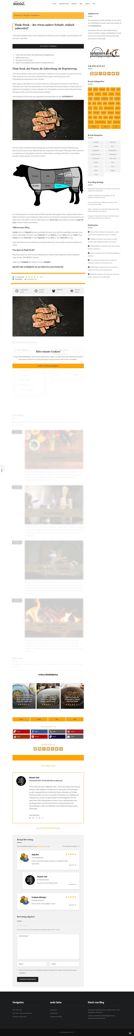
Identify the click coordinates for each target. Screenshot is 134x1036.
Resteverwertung (109, 108)
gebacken (97, 94)
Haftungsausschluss (56, 1016)
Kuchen (99, 103)
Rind (57, 719)
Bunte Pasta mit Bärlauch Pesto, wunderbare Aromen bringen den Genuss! (48, 698)
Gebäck (105, 94)
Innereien (117, 99)
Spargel (118, 113)
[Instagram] (44, 749)
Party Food (112, 158)
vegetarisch (117, 122)
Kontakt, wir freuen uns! (19, 1016)
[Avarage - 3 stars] (22, 926)
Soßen (96, 170)
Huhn (111, 99)
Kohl (90, 103)
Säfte (112, 162)
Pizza (95, 108)
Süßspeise (117, 117)
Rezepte (74, 4)
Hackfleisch (105, 99)
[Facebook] (39, 749)
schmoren (96, 113)
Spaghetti (110, 113)
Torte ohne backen (100, 122)
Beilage (96, 146)
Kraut (94, 103)
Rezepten (47, 262)
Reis (101, 108)
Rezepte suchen (64, 4)
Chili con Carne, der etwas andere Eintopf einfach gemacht (72, 699)
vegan (109, 122)
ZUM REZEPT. (27, 257)
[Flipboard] (35, 749)
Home (54, 4)
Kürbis (105, 103)
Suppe (110, 117)
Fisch (118, 89)
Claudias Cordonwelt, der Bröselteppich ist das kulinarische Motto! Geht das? (101, 197)
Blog (81, 4)
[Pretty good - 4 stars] (24, 926)
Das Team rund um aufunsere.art (22, 1013)
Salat (95, 166)
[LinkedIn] (52, 749)
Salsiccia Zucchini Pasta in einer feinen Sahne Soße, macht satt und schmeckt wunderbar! (24, 698)
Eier (108, 89)
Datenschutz (54, 1013)
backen (95, 89)
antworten (71, 865)
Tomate (91, 122)
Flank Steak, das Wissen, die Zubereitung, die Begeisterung (35, 55)
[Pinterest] (48, 749)
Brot (112, 146)
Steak (74, 719)
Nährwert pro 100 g (22, 57)
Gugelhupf (97, 99)
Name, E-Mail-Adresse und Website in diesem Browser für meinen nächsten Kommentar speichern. (48, 971)
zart (116, 127)
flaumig (91, 94)
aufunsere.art (18, 15)
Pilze (90, 108)
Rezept (39, 719)
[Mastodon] (61, 749)
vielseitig (94, 127)
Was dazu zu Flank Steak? (24, 60)
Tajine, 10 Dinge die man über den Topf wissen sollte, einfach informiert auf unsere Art (103, 210)
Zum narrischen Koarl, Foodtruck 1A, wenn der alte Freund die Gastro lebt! (102, 203)
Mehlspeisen (112, 154)
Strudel (105, 117)
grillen (90, 99)
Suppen (112, 170)
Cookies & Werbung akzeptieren (48, 366)
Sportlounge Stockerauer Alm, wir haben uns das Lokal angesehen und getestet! (104, 190)
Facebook (25, 262)
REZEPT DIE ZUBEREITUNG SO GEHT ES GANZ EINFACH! (35, 63)
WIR (94, 4)
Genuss (21, 719)
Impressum (53, 1010)
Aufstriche (112, 142)
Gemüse (111, 94)
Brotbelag (102, 89)
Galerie (87, 4)
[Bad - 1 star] (18, 926)
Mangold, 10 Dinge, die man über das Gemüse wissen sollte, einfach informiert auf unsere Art (103, 217)
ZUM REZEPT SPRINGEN (48, 46)
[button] (21, 732)
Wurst (105, 127)
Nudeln (118, 103)
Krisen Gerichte (95, 154)
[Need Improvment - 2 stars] (20, 926)
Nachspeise (96, 158)
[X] (56, 749)
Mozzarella (111, 103)
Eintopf (113, 89)
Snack (112, 166)
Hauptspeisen (34, 15)
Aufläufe (96, 142)
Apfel (90, 89)
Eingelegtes (96, 150)
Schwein (103, 113)
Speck (90, 117)
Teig (96, 174)
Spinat (95, 117)
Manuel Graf (20, 277)
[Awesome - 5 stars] (26, 926)
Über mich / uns (17, 1010)
